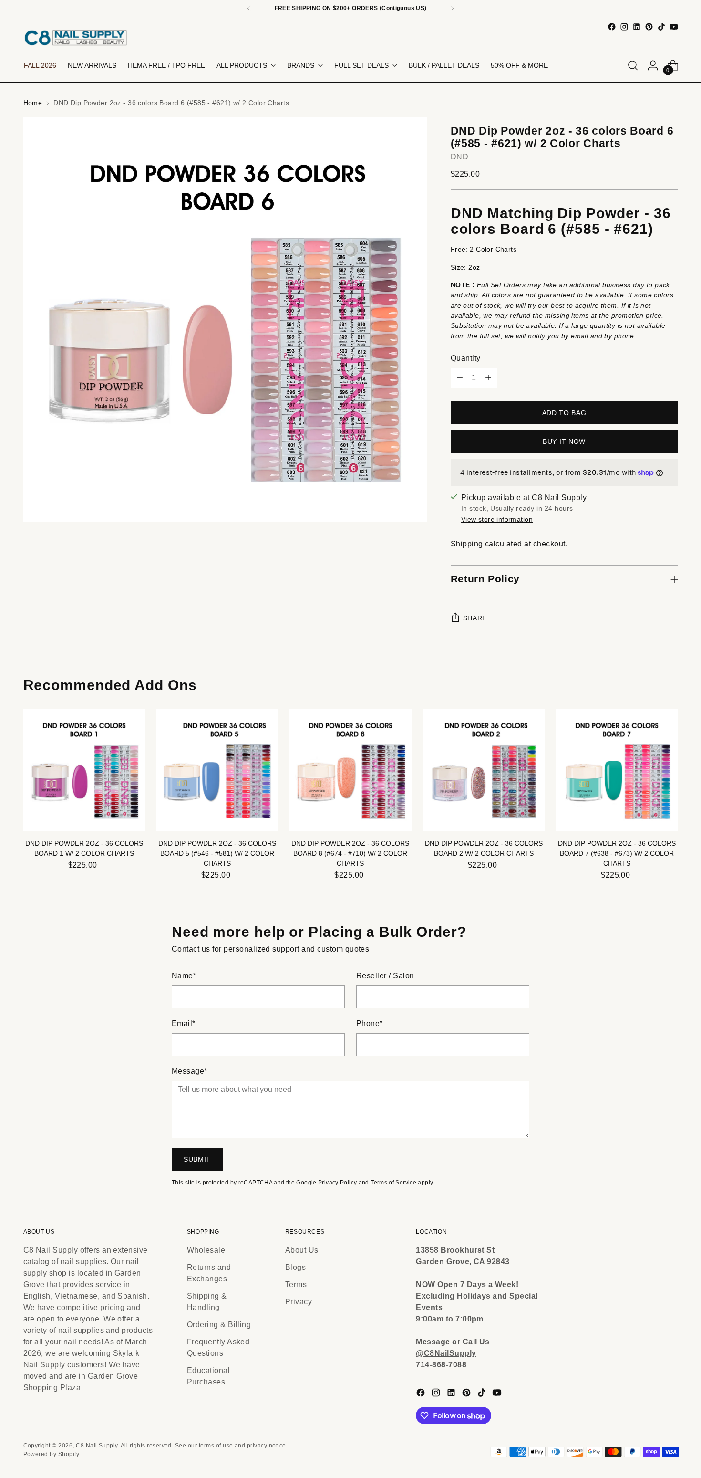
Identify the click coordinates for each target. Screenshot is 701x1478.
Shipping (467, 544)
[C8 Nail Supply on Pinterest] (649, 26)
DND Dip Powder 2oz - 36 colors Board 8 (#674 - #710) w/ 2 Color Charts (350, 853)
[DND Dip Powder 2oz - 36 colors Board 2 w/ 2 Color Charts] (484, 769)
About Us (302, 1250)
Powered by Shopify (51, 1454)
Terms (296, 1284)
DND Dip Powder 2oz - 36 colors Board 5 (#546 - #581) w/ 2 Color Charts (217, 853)
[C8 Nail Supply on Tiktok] (661, 26)
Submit (197, 1159)
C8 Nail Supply (97, 1445)
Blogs (295, 1267)
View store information (497, 519)
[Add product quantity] (488, 378)
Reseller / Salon (385, 976)
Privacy (298, 1302)
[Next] (452, 8)
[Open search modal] (632, 65)
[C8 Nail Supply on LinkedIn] (636, 26)
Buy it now (564, 441)
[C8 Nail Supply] (75, 37)
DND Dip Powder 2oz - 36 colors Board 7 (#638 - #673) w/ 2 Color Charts (617, 853)
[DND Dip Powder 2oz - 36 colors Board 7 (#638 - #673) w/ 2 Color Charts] (617, 769)
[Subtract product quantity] (459, 378)
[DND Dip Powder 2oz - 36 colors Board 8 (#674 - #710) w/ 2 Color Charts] (350, 769)
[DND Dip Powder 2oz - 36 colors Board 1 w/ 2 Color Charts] (84, 769)
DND (459, 157)
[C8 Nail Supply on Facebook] (612, 26)
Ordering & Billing (219, 1325)
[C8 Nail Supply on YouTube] (674, 26)
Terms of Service (393, 1182)
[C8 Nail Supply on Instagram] (624, 26)
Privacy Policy (337, 1182)
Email (184, 1023)
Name (184, 976)
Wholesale (206, 1250)
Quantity (466, 358)
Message (189, 1071)
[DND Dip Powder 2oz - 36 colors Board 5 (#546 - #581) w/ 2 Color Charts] (217, 769)
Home (32, 102)
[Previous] (248, 8)
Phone (369, 1023)
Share (475, 618)
